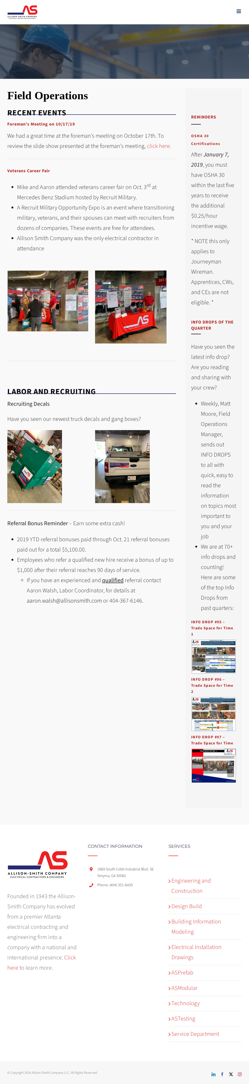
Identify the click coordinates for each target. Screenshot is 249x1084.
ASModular (184, 988)
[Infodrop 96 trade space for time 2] (213, 699)
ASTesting (183, 1018)
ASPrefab (182, 972)
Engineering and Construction (191, 885)
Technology (185, 1003)
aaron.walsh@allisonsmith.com (64, 600)
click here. (159, 146)
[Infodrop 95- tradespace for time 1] (213, 642)
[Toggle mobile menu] (239, 11)
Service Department (195, 1034)
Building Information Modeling (196, 926)
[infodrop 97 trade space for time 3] (213, 751)
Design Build (186, 906)
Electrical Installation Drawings (196, 952)
